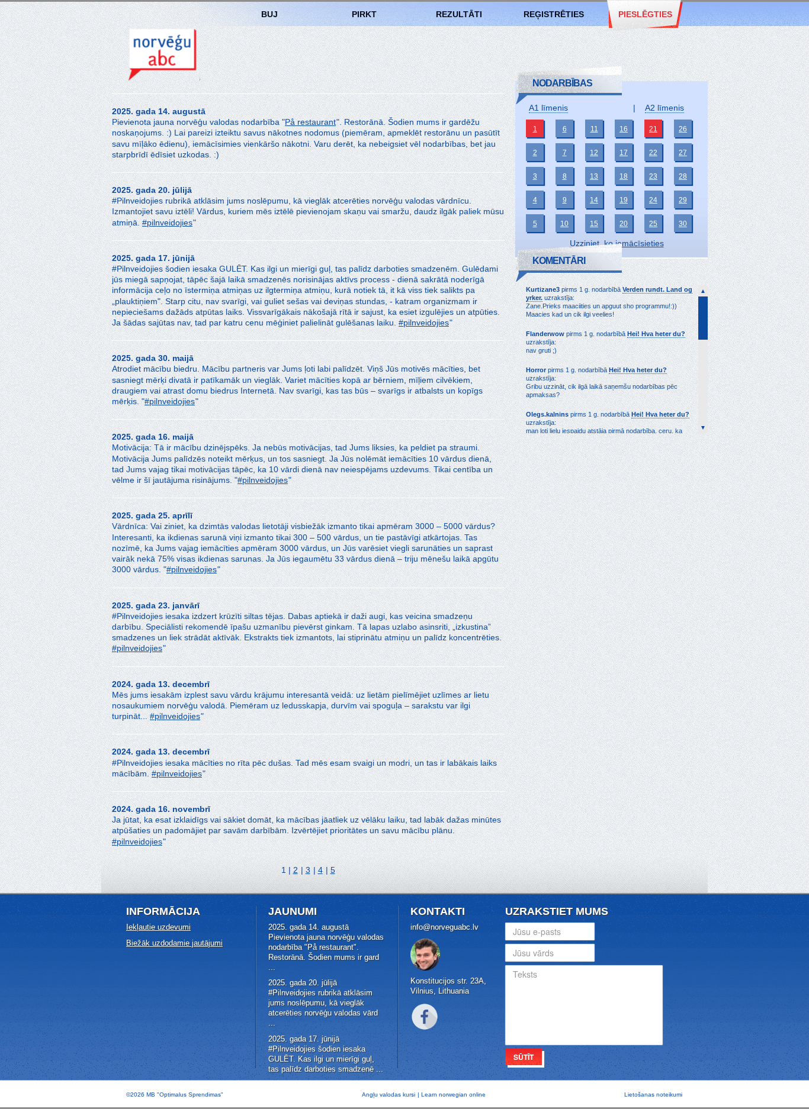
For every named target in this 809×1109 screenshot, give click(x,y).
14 (594, 200)
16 (623, 129)
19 (623, 200)
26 (683, 129)
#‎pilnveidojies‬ (167, 222)
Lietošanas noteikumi (653, 1094)
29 (683, 200)
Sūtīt (523, 1057)
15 (594, 224)
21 (653, 129)
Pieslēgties (645, 14)
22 (653, 153)
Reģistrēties (554, 14)
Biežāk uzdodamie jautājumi (174, 943)
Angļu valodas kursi (388, 1094)
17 (623, 153)
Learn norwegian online (453, 1094)
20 (623, 224)
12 (594, 153)
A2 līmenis (664, 107)
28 (683, 176)
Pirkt (364, 14)
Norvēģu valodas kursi (163, 54)
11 (594, 129)
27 (683, 153)
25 (653, 224)
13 (594, 176)
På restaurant (310, 122)
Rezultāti (459, 14)
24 (653, 200)
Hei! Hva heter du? (656, 333)
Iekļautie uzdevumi (158, 927)
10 (564, 224)
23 (653, 176)
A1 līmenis (548, 107)
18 (623, 176)
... (271, 967)
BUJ (269, 14)
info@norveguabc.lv (444, 927)
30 (683, 224)
